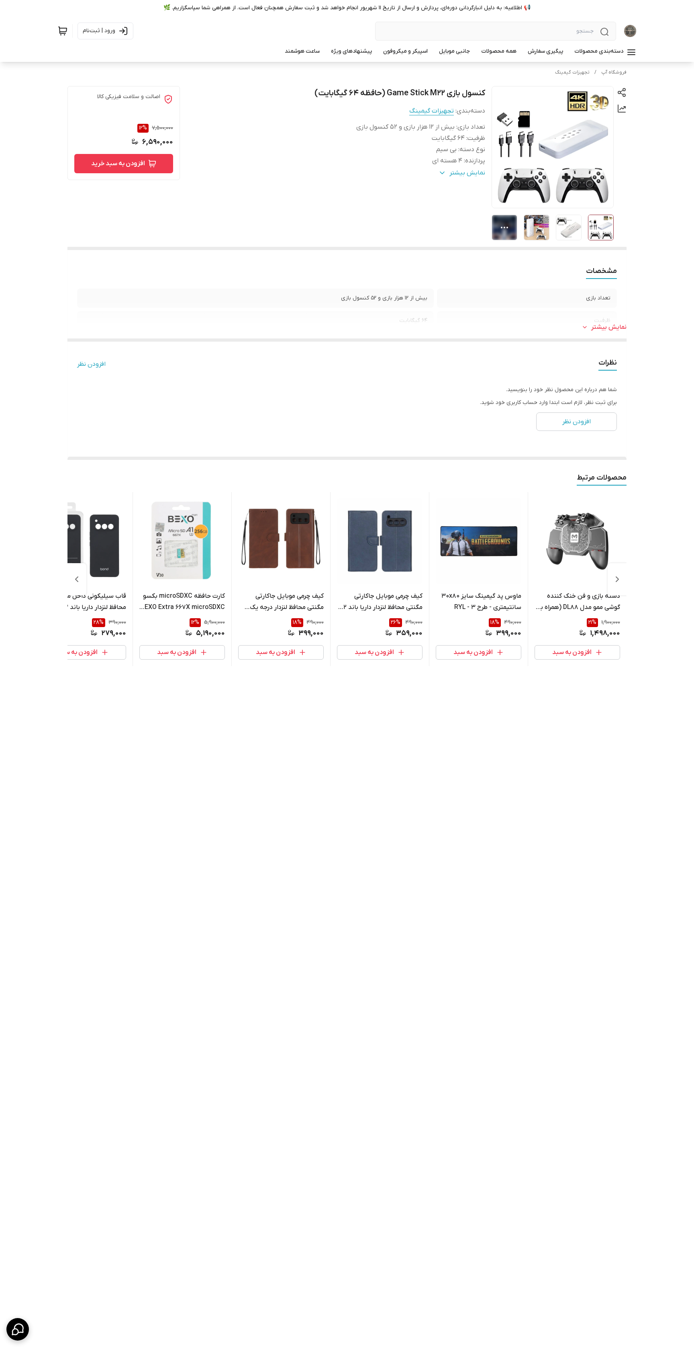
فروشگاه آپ (614, 72)
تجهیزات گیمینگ (572, 72)
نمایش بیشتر (609, 327)
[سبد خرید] (62, 31)
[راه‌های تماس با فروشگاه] (17, 1329)
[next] (76, 579)
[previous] (617, 579)
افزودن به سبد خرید (118, 164)
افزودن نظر (91, 364)
